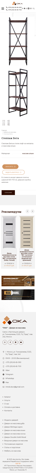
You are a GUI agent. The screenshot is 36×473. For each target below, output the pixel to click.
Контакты (8, 411)
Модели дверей (11, 420)
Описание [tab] (8, 192)
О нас (6, 404)
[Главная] (18, 3)
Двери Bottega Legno (13, 427)
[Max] (28, 8)
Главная (4, 130)
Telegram (9, 374)
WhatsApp (10, 378)
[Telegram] (24, 9)
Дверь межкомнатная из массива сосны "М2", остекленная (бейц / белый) (9, 256)
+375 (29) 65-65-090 (14, 7)
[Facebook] (10, 342)
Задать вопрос (13, 172)
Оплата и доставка (12, 407)
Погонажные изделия (13, 444)
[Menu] (3, 8)
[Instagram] (30, 9)
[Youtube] (21, 342)
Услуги (7, 400)
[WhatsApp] (26, 9)
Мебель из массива (10, 132)
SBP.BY (18, 463)
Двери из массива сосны (15, 434)
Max (7, 382)
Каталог (7, 397)
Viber (8, 370)
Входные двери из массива (16, 441)
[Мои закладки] (31, 9)
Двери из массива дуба (14, 423)
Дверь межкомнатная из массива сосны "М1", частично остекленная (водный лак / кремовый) (27, 255)
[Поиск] (33, 9)
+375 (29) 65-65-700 (14, 10)
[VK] (15, 342)
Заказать (9, 167)
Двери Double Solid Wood (15, 437)
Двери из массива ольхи (14, 430)
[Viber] (22, 9)
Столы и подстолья (12, 447)
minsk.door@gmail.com (15, 387)
